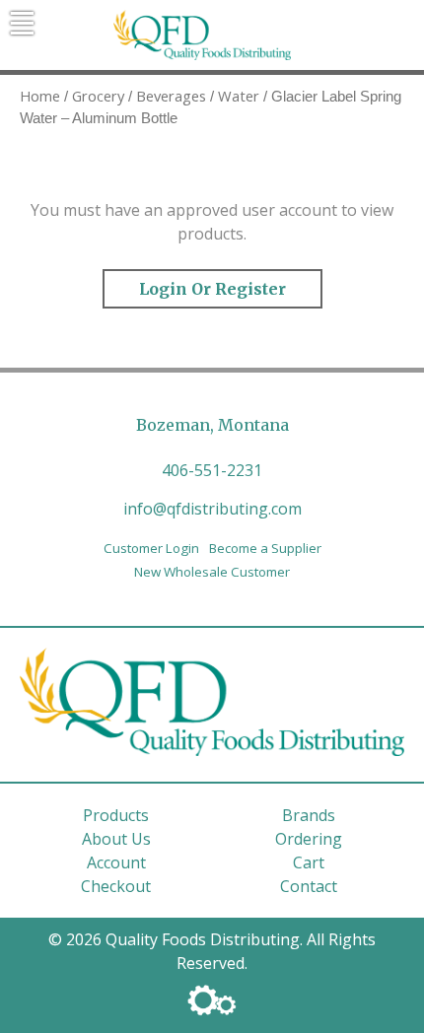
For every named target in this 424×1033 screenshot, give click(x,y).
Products (116, 815)
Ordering (308, 839)
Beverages (171, 95)
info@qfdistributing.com (212, 508)
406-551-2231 (212, 470)
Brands (308, 815)
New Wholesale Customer (212, 572)
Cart (308, 862)
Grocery (98, 95)
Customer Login (151, 548)
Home (40, 95)
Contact (308, 886)
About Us (116, 839)
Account (116, 862)
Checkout (116, 886)
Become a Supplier (265, 548)
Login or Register (212, 289)
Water (238, 95)
